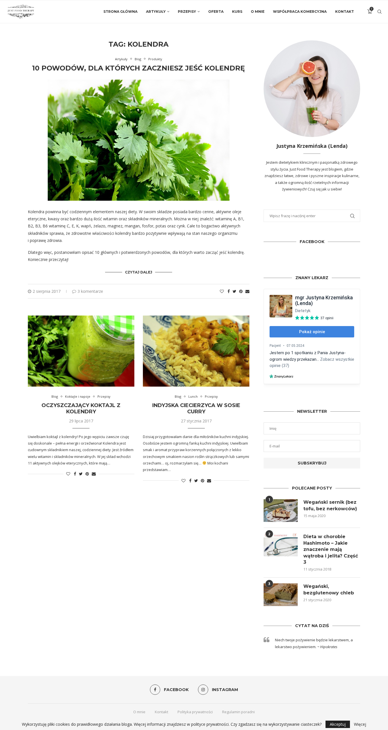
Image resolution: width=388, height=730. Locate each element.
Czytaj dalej (138, 272)
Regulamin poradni (238, 711)
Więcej (360, 724)
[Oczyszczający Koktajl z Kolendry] (81, 351)
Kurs (237, 11)
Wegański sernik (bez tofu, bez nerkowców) (330, 505)
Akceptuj (338, 724)
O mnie (257, 11)
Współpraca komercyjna (300, 11)
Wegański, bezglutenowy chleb (328, 589)
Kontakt (344, 11)
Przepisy (187, 11)
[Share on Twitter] (234, 291)
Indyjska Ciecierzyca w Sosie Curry (196, 408)
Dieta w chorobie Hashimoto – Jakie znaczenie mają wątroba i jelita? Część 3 (330, 549)
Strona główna (120, 11)
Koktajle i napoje (77, 396)
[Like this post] (222, 291)
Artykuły (156, 11)
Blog (138, 59)
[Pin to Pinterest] (241, 291)
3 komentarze (90, 291)
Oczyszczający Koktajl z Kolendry (80, 408)
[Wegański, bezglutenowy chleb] (281, 594)
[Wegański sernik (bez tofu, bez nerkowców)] (281, 510)
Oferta (216, 11)
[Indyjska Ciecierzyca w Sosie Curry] (196, 351)
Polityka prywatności (195, 711)
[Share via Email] (247, 291)
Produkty (155, 59)
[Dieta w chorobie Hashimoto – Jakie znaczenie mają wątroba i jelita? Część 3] (281, 545)
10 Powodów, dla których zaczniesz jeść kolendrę (138, 68)
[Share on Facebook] (229, 291)
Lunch (193, 396)
